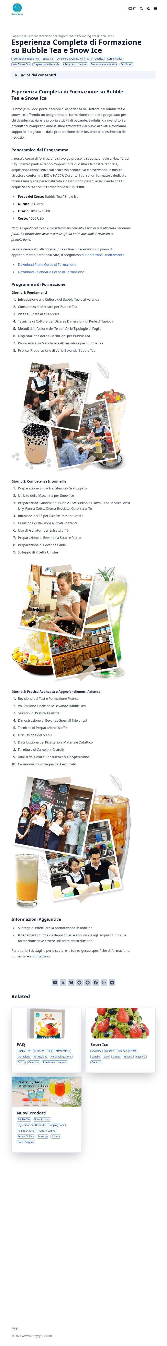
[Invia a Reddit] (79, 982)
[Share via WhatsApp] (104, 982)
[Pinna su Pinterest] (87, 982)
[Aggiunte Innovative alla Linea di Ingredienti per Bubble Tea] (46, 1114)
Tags (15, 1328)
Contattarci (41, 956)
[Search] (141, 8)
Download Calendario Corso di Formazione (51, 272)
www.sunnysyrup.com (37, 1336)
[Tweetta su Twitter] (63, 982)
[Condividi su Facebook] (95, 982)
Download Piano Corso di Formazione (47, 264)
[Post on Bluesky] (71, 982)
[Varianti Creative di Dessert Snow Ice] (120, 1040)
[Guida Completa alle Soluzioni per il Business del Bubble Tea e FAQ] (46, 1040)
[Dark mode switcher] (148, 8)
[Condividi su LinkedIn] (55, 982)
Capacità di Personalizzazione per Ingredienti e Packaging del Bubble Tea (61, 36)
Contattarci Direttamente (104, 255)
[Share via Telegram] (112, 982)
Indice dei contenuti (37, 75)
